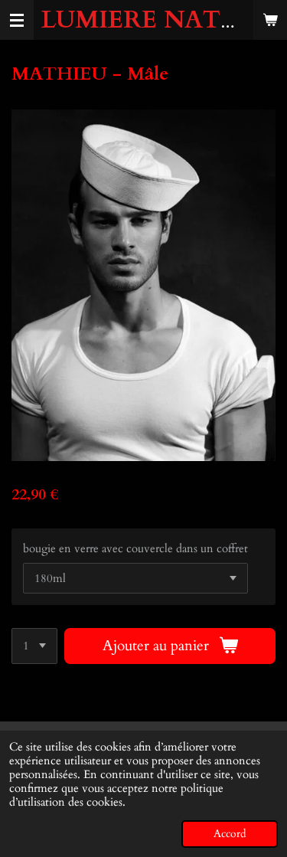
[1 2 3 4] (34, 646)
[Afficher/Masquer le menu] (17, 20)
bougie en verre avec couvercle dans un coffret (135, 548)
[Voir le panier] (270, 20)
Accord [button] (230, 834)
